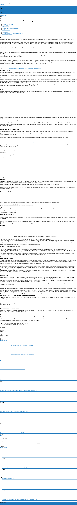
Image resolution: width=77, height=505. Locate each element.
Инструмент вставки (5, 13)
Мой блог (3, 12)
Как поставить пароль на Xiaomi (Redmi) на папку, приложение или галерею (22, 354)
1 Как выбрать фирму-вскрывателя (7, 24)
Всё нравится (5, 438)
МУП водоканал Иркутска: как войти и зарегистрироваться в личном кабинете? (12, 369)
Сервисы (3, 9)
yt (1, 4)
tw (2, 4)
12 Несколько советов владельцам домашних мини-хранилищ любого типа (13, 33)
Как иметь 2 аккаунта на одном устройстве (6, 379)
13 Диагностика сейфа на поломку (7, 34)
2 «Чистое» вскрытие (5, 25)
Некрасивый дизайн (6, 441)
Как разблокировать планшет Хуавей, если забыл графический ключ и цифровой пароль (24, 349)
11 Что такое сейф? (5, 32)
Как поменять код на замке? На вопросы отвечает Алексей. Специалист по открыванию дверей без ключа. (25, 68)
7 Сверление (4, 29)
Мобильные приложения (6, 6)
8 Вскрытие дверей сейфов (6, 30)
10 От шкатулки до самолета (6, 31)
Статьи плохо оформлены (7, 439)
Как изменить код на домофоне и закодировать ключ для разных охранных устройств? (22, 142)
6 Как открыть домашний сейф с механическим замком (10, 28)
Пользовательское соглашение (20, 502)
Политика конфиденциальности (11, 502)
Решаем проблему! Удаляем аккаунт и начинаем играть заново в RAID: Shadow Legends (13, 432)
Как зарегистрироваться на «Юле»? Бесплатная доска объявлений (10, 422)
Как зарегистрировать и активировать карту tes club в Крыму (11, 488)
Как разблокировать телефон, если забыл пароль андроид (19, 358)
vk (3, 4)
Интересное (4, 10)
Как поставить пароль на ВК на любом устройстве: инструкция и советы (22, 345)
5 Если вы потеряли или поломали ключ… (8, 27)
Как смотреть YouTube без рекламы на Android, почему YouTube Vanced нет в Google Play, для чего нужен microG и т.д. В (18, 390)
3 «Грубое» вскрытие (5, 26)
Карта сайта (27, 502)
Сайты (3, 8)
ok (0, 4)
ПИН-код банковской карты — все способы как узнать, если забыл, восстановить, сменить (14, 411)
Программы (4, 7)
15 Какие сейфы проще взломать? (7, 35)
